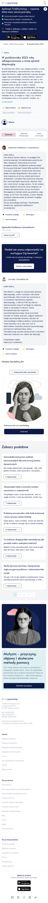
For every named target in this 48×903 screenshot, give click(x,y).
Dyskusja (8, 135)
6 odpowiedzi (11, 530)
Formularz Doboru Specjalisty (12, 802)
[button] (33, 595)
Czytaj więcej (7, 102)
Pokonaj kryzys (7, 829)
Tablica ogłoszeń (8, 866)
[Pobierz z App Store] (30, 37)
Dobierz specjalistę (24, 266)
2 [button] (19, 595)
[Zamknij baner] (45, 9)
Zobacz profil (9, 235)
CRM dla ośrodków (9, 848)
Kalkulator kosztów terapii (11, 811)
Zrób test (24, 432)
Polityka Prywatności (9, 743)
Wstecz (6, 53)
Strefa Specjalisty (8, 844)
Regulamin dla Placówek (11, 752)
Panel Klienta (6, 785)
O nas (4, 756)
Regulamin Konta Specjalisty (12, 747)
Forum (4, 820)
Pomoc (4, 765)
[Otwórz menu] (45, 3)
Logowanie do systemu (10, 853)
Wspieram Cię (25, 108)
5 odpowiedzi (11, 477)
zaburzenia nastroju (16, 44)
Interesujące (30, 214)
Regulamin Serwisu (9, 739)
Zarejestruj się (7, 862)
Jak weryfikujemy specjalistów (13, 761)
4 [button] (28, 595)
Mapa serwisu (7, 769)
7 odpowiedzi (11, 503)
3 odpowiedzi (11, 556)
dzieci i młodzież (8, 112)
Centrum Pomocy (8, 798)
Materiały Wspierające (24, 135)
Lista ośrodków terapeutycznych (14, 793)
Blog (3, 815)
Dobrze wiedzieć (11, 219)
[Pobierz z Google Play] (14, 37)
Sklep (4, 824)
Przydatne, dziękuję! (12, 214)
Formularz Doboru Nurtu (10, 807)
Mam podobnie (11, 108)
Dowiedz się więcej (24, 686)
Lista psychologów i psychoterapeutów (16, 789)
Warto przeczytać (39, 135)
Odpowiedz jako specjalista (25, 372)
